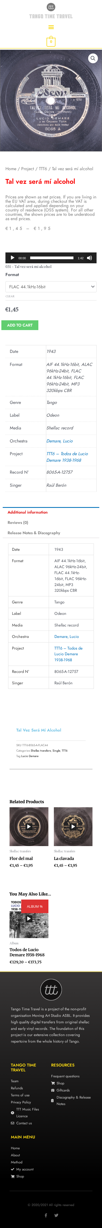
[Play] (12, 258)
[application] (51, 257)
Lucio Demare (30, 756)
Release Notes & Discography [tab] (34, 533)
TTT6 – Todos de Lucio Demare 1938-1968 (67, 457)
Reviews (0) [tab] (18, 522)
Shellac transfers (41, 750)
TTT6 (43, 169)
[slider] (51, 258)
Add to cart (20, 325)
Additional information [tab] (28, 512)
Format (12, 274)
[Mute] (89, 258)
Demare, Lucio (59, 441)
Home (10, 169)
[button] (51, 26)
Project (27, 169)
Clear (9, 296)
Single (56, 750)
